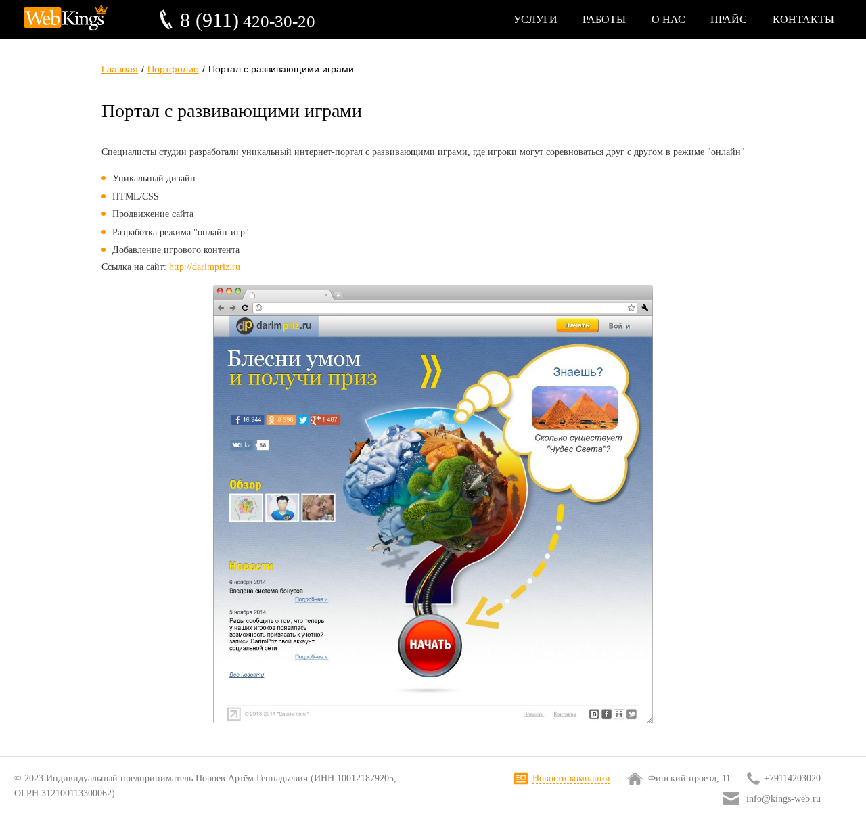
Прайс (728, 19)
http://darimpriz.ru (204, 267)
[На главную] (65, 33)
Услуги (535, 19)
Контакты (803, 19)
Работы (604, 19)
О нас (668, 19)
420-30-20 (247, 20)
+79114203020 (792, 778)
